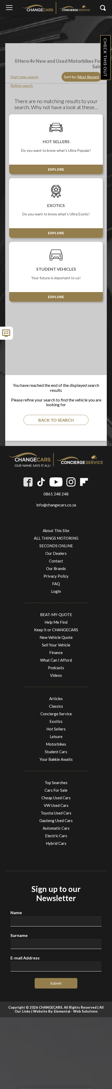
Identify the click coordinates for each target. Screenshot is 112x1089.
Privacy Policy (56, 576)
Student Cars (56, 751)
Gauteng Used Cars (56, 820)
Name (16, 912)
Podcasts (56, 667)
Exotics (56, 721)
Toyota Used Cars (56, 813)
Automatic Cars (56, 828)
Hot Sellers (56, 729)
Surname (19, 935)
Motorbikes (56, 744)
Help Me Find (56, 622)
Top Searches (56, 782)
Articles (56, 698)
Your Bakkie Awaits (56, 759)
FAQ (56, 583)
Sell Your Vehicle (56, 645)
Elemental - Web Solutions (76, 1011)
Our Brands (56, 568)
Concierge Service (56, 713)
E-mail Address (25, 958)
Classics (56, 706)
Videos (56, 675)
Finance (56, 652)
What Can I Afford (56, 660)
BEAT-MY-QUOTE (56, 614)
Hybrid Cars (56, 843)
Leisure (56, 736)
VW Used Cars (56, 805)
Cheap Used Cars (56, 797)
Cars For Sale (56, 790)
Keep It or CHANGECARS (56, 629)
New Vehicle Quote (56, 637)
